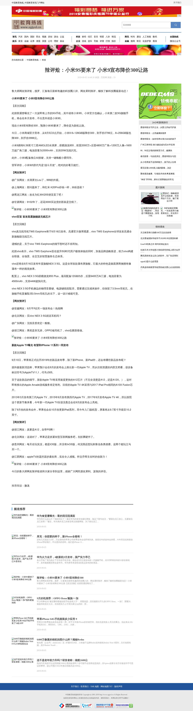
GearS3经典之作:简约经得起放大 (154, 244)
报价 (114, 41)
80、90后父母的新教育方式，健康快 (156, 151)
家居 (20, 41)
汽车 (20, 37)
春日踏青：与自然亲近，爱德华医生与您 (158, 156)
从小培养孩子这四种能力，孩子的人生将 (158, 162)
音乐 (96, 37)
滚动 (56, 37)
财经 (84, 37)
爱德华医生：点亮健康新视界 (153, 133)
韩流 (114, 37)
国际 (32, 37)
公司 (50, 41)
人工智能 (147, 37)
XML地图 (94, 686)
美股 (44, 41)
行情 (108, 41)
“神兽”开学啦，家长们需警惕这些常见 (157, 179)
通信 (139, 37)
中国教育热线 (33, 60)
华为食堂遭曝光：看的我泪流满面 (56, 515)
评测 (102, 41)
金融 (26, 41)
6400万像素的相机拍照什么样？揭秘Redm (60, 639)
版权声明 (118, 686)
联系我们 (85, 686)
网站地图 (105, 686)
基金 (62, 41)
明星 (102, 37)
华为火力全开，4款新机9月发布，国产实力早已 (63, 557)
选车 (90, 41)
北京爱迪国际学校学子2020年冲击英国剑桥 (159, 238)
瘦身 (155, 41)
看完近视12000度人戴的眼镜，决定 (155, 168)
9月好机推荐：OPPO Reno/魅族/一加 (57, 598)
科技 (44, 60)
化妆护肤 (147, 41)
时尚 (133, 37)
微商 (133, 41)
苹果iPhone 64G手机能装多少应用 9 (57, 619)
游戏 (84, 41)
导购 (96, 41)
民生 (38, 37)
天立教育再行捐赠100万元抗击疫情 (155, 233)
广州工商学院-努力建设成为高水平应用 (157, 145)
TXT (110, 686)
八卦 (108, 37)
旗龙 (27, 485)
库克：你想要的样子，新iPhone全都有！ (60, 536)
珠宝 (139, 41)
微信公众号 (175, 41)
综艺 (90, 37)
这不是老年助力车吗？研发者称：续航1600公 (62, 660)
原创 (50, 37)
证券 (32, 41)
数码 (155, 37)
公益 (62, 37)
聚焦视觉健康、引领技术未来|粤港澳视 (157, 174)
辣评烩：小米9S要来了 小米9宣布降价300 (60, 577)
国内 (26, 37)
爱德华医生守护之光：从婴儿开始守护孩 (158, 127)
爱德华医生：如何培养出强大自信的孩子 (158, 139)
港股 (38, 41)
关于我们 (177, 3)
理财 (56, 41)
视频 (44, 37)
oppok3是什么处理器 (149, 261)
